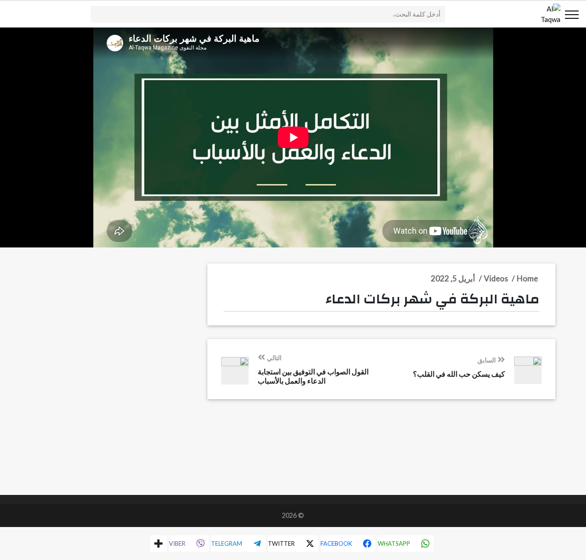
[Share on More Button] (158, 543)
